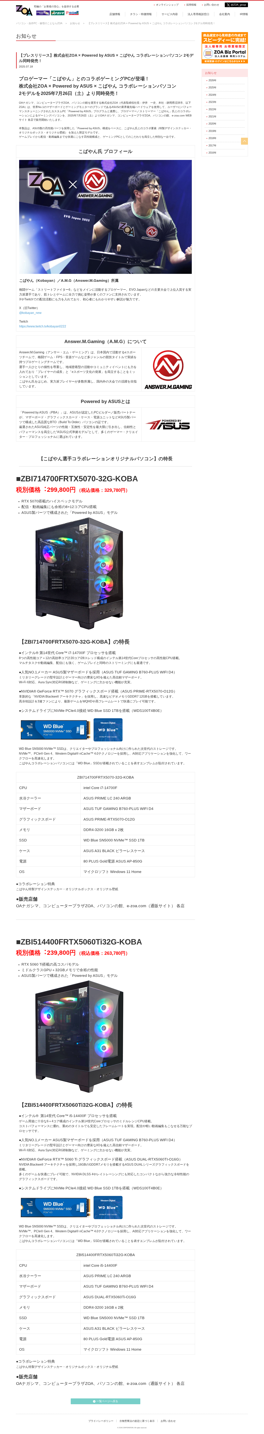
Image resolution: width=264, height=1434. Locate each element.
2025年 (212, 87)
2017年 (212, 145)
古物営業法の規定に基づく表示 (137, 1420)
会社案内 (224, 14)
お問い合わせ (211, 4)
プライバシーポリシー (100, 1420)
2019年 (212, 131)
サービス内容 (170, 14)
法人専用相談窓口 (198, 14)
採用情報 (191, 4)
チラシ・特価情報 (141, 14)
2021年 (212, 116)
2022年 (212, 109)
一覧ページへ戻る (107, 1401)
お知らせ (75, 23)
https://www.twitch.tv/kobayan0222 (42, 326)
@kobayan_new (30, 312)
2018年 (212, 138)
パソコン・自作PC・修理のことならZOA (39, 23)
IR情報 (244, 14)
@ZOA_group (238, 4)
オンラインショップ (167, 4)
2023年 (212, 102)
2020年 (212, 123)
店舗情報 (114, 14)
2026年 (212, 80)
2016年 (212, 152)
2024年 (212, 94)
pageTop (244, 141)
